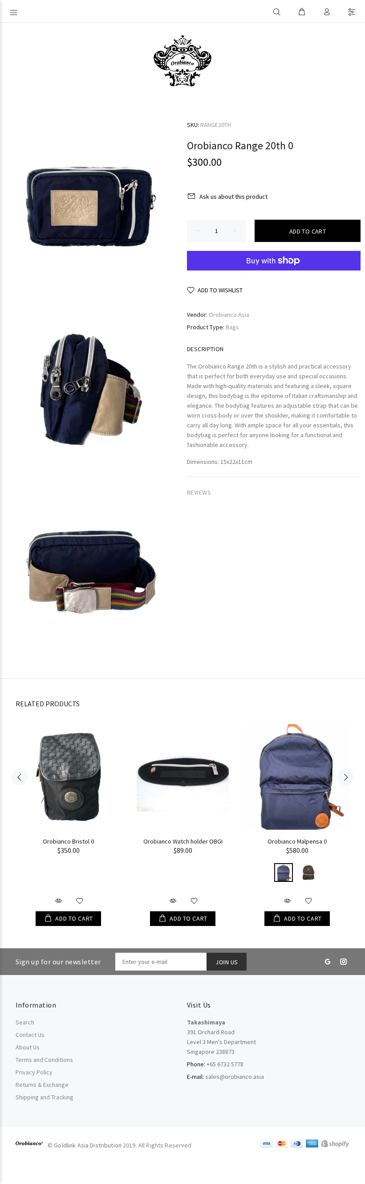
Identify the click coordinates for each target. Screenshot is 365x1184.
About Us (28, 1047)
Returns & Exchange (42, 1085)
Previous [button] (19, 777)
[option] (68, 816)
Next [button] (345, 777)
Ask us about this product (233, 197)
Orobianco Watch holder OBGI (183, 841)
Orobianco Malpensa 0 (297, 841)
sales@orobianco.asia (234, 1077)
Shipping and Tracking (44, 1097)
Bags (232, 327)
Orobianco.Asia (229, 315)
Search (25, 1022)
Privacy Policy (34, 1072)
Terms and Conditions (44, 1060)
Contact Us (30, 1035)
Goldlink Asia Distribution (88, 1145)
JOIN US (226, 962)
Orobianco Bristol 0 (68, 841)
